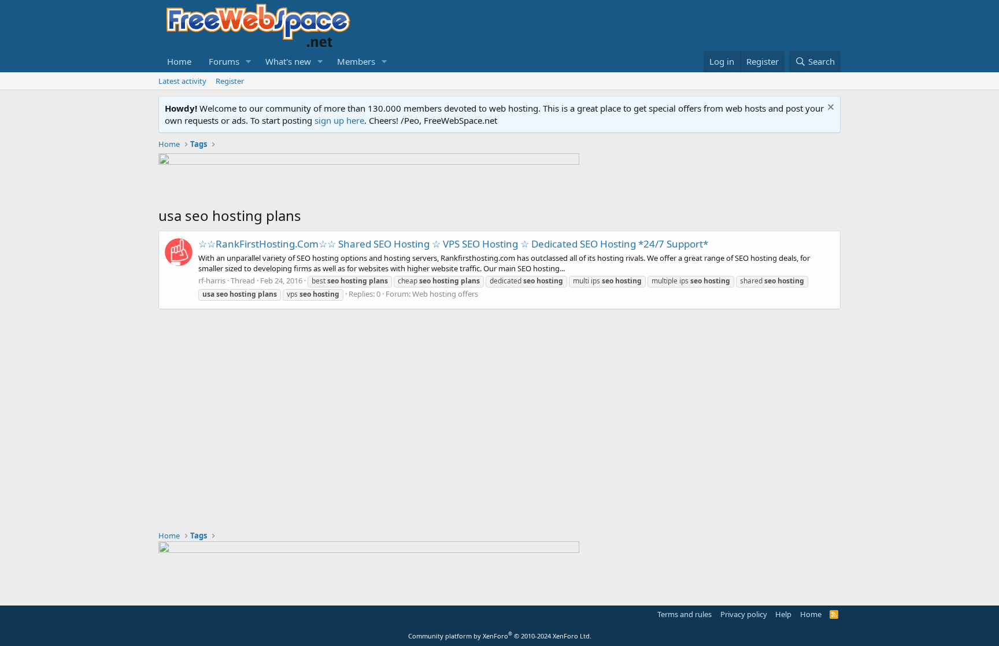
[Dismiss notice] (829, 108)
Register (230, 81)
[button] (248, 61)
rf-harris (211, 280)
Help (783, 614)
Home (179, 61)
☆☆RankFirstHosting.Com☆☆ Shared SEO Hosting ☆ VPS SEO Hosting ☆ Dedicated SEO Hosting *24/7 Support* (453, 243)
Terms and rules (684, 614)
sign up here (339, 120)
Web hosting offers (445, 294)
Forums (224, 61)
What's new (288, 61)
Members (356, 61)
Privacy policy (743, 614)
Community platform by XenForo (499, 636)
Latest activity (182, 81)
